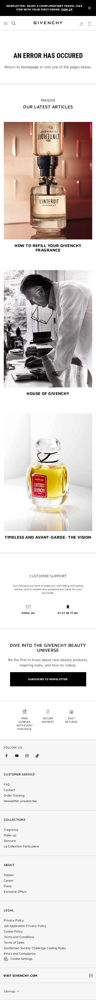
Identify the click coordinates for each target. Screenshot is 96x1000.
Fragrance (11, 829)
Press (7, 886)
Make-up (10, 835)
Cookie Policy (13, 931)
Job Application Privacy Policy (25, 926)
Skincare (10, 841)
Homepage (30, 67)
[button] (81, 24)
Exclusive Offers (15, 891)
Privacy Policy (14, 920)
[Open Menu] (5, 23)
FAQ (7, 784)
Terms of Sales (14, 942)
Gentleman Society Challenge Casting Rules (35, 948)
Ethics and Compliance (20, 953)
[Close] (89, 8)
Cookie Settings (21, 958)
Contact (9, 790)
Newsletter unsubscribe (20, 801)
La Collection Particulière (21, 846)
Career (8, 880)
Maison (9, 875)
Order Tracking (14, 795)
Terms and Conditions (19, 937)
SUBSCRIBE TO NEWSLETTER (48, 679)
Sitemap (9, 991)
